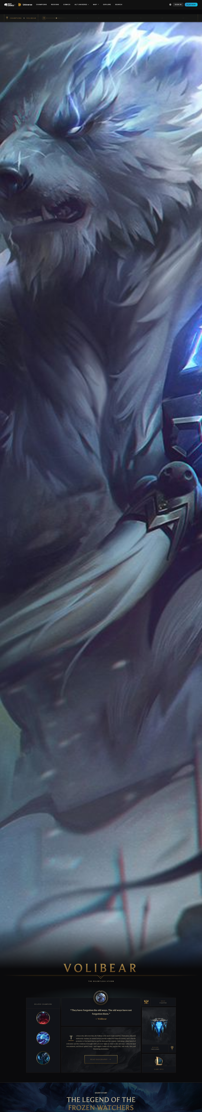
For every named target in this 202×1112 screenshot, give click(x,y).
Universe (27, 4)
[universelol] (20, 4)
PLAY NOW (191, 5)
